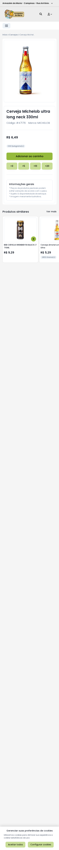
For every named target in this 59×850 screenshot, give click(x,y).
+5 (23, 166)
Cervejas (13, 34)
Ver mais (51, 211)
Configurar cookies (40, 844)
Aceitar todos (15, 844)
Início (5, 34)
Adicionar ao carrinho (29, 156)
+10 (35, 166)
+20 (47, 166)
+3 (11, 166)
